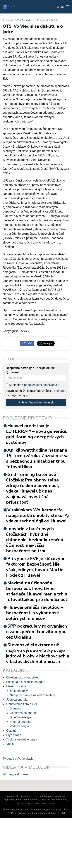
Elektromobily (19, 690)
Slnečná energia (20, 717)
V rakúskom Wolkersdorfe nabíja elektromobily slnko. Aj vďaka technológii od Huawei (37, 515)
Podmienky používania (15, 809)
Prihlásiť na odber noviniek (36, 402)
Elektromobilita (16, 686)
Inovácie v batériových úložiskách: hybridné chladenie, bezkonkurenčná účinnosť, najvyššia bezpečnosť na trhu (34, 540)
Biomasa (15, 708)
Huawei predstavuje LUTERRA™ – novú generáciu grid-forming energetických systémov (37, 434)
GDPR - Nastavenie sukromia (23, 813)
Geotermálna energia (23, 712)
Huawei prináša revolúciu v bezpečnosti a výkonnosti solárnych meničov (34, 613)
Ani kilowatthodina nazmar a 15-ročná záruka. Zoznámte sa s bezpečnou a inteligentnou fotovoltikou (37, 458)
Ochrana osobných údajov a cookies (49, 809)
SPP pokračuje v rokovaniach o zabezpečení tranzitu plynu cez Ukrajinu (36, 631)
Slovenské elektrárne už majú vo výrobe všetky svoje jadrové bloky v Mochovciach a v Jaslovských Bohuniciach (37, 653)
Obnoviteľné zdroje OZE (22, 704)
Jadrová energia (17, 699)
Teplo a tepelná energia (21, 739)
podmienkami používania (40, 384)
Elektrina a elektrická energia (25, 681)
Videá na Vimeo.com (27, 767)
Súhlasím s (15, 384)
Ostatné (26, 20)
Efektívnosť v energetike (22, 677)
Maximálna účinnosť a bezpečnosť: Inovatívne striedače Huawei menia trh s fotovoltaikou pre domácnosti (37, 591)
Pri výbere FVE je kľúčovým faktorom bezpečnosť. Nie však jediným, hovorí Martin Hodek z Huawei (35, 567)
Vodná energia (19, 726)
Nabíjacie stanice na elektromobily (32, 695)
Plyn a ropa (13, 735)
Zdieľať (27, 343)
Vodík (10, 743)
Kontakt (62, 813)
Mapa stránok (48, 813)
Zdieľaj (11, 6)
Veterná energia (20, 721)
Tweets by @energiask (18, 758)
